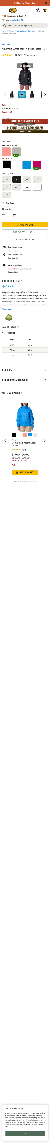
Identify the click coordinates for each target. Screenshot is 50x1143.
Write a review (29, 55)
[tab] (14, 481)
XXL (17, 187)
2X (37, 187)
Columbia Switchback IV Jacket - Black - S (23, 48)
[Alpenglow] (6, 151)
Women (11, 31)
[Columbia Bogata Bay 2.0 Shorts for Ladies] (22, 95)
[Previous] (4, 94)
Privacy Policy (25, 1124)
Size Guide (10, 203)
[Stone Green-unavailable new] (16, 151)
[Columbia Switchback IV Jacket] (25, 415)
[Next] (45, 94)
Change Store (12, 272)
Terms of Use (29, 1122)
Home (4, 31)
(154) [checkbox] (24, 450)
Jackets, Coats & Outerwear (26, 31)
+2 (35, 435)
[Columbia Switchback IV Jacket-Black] (12, 95)
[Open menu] (4, 10)
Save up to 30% (19, 460)
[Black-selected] (6, 165)
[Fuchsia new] (37, 165)
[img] (45, 10)
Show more (6, 309)
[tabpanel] (25, 439)
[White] (16, 165)
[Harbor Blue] (26, 165)
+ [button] (14, 216)
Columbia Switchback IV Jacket (24, 444)
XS (6, 179)
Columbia (6, 44)
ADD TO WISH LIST (22, 232)
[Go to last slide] (5, 440)
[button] (45, 3)
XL (6, 187)
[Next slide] (44, 440)
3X (6, 195)
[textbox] (9, 216)
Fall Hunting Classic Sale (24, 3)
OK (25, 1133)
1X (27, 187)
